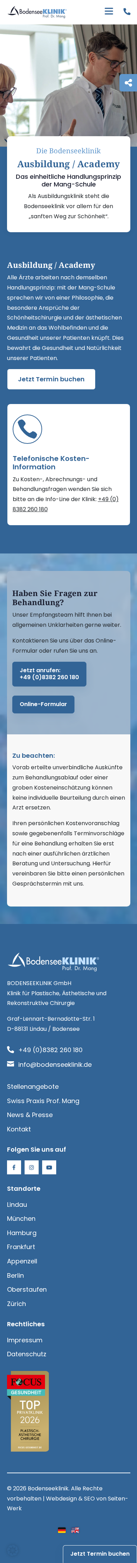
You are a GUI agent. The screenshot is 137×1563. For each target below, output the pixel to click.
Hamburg (22, 1232)
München (21, 1218)
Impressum (25, 1340)
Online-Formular (43, 704)
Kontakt (19, 1129)
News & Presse (30, 1114)
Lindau (17, 1204)
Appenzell (22, 1261)
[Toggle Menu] (109, 12)
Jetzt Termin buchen (51, 379)
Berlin (15, 1275)
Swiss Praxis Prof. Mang (43, 1100)
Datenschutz (26, 1354)
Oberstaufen (27, 1289)
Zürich (16, 1303)
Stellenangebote (33, 1086)
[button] (12, 1550)
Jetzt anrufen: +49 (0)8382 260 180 (49, 674)
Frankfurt (21, 1246)
